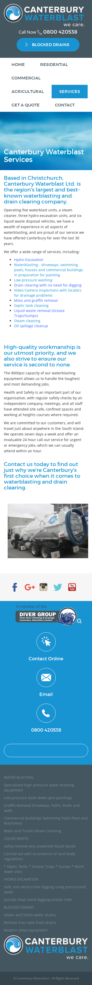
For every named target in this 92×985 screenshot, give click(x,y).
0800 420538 (60, 32)
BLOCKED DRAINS (50, 44)
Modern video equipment (26, 930)
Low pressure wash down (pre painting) (38, 797)
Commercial (26, 77)
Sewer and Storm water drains (30, 914)
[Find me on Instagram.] (43, 585)
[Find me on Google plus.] (29, 585)
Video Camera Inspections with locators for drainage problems (48, 293)
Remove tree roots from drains (30, 922)
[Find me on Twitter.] (57, 585)
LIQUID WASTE (16, 838)
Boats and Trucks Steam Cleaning (32, 830)
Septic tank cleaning (31, 305)
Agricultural (28, 91)
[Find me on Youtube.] (72, 585)
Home (18, 64)
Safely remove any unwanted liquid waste (39, 846)
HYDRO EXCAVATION (21, 879)
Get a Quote (26, 104)
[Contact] (46, 641)
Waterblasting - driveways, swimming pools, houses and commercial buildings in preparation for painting (48, 269)
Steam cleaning (27, 320)
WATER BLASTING (18, 777)
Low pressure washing (33, 280)
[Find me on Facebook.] (14, 585)
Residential (54, 64)
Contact (65, 104)
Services (69, 91)
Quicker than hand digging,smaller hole (38, 899)
